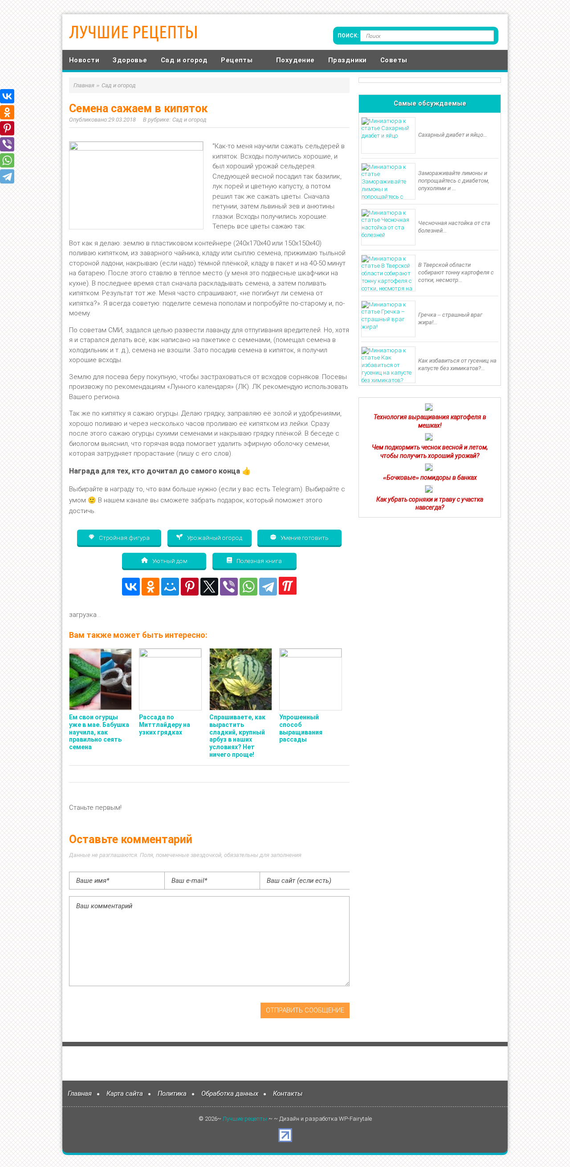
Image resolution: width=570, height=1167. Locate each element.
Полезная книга (258, 560)
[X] (209, 587)
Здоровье (130, 60)
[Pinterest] (190, 587)
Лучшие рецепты (133, 32)
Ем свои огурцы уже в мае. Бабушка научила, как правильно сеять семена (99, 732)
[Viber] (229, 587)
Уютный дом (169, 560)
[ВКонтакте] (131, 587)
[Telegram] (268, 587)
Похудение (295, 60)
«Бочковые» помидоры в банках (430, 477)
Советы (393, 60)
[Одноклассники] (150, 587)
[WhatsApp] (248, 587)
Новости (84, 60)
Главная (80, 1093)
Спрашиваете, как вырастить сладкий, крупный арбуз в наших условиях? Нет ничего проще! (237, 736)
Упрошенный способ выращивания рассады (300, 728)
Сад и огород (184, 60)
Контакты (287, 1093)
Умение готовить (304, 537)
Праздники (347, 60)
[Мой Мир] (170, 587)
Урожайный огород (214, 537)
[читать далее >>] (429, 408)
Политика (172, 1093)
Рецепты (236, 60)
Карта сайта (124, 1093)
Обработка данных (229, 1093)
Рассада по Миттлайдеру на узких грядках (164, 725)
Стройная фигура (124, 537)
